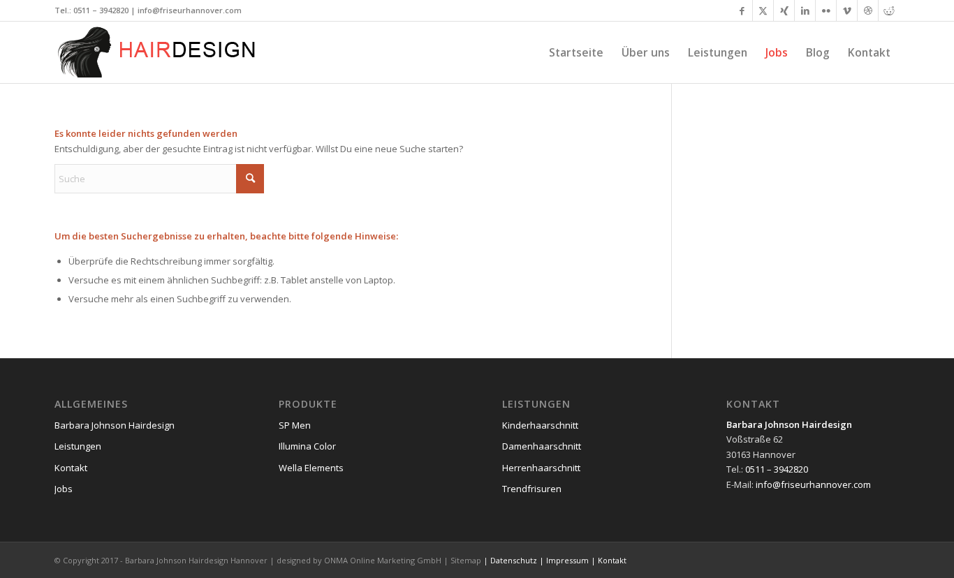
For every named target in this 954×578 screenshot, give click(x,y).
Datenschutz (513, 560)
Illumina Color (307, 446)
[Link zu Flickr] (826, 10)
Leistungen (77, 446)
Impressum (567, 560)
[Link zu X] (763, 10)
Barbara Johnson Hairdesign (114, 425)
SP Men (295, 425)
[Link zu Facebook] (742, 10)
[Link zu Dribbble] (868, 10)
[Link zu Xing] (784, 10)
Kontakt (70, 467)
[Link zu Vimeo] (847, 10)
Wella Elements (311, 467)
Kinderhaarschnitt (540, 425)
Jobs (63, 488)
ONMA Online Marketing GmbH (382, 560)
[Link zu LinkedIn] (805, 10)
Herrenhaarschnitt (541, 467)
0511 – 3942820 (101, 10)
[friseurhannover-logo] (159, 52)
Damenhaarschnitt (541, 446)
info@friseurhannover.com (190, 10)
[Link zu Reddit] (889, 10)
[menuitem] (576, 52)
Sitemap (465, 560)
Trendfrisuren (532, 488)
